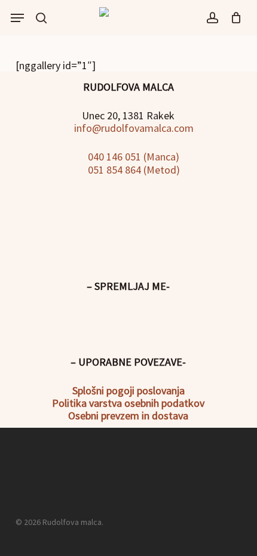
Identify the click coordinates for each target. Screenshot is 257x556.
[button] (17, 18)
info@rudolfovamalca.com (133, 128)
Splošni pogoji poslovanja (128, 390)
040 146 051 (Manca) (132, 156)
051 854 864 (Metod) (132, 170)
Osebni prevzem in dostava (128, 415)
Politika (69, 403)
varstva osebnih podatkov (145, 403)
